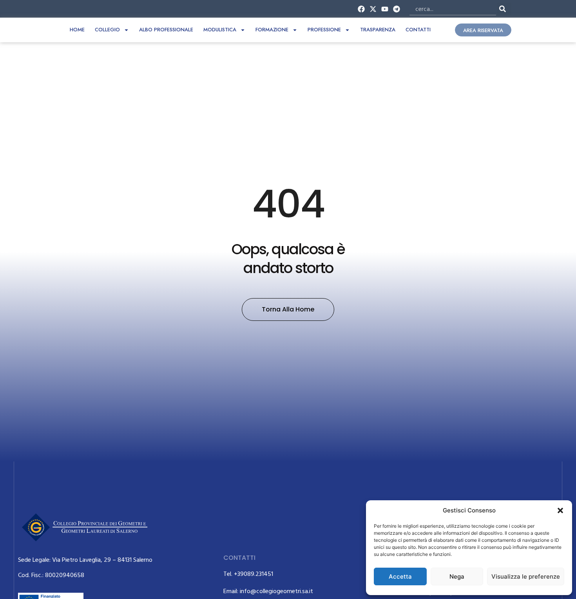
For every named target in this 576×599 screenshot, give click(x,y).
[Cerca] (504, 9)
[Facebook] (361, 9)
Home (77, 29)
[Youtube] (385, 9)
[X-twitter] (373, 9)
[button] (560, 510)
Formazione (271, 29)
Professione (324, 29)
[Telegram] (397, 9)
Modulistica (219, 29)
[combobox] (452, 9)
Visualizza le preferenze (525, 576)
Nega (456, 576)
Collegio (107, 29)
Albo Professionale (166, 29)
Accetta (400, 576)
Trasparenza (377, 29)
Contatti (418, 29)
